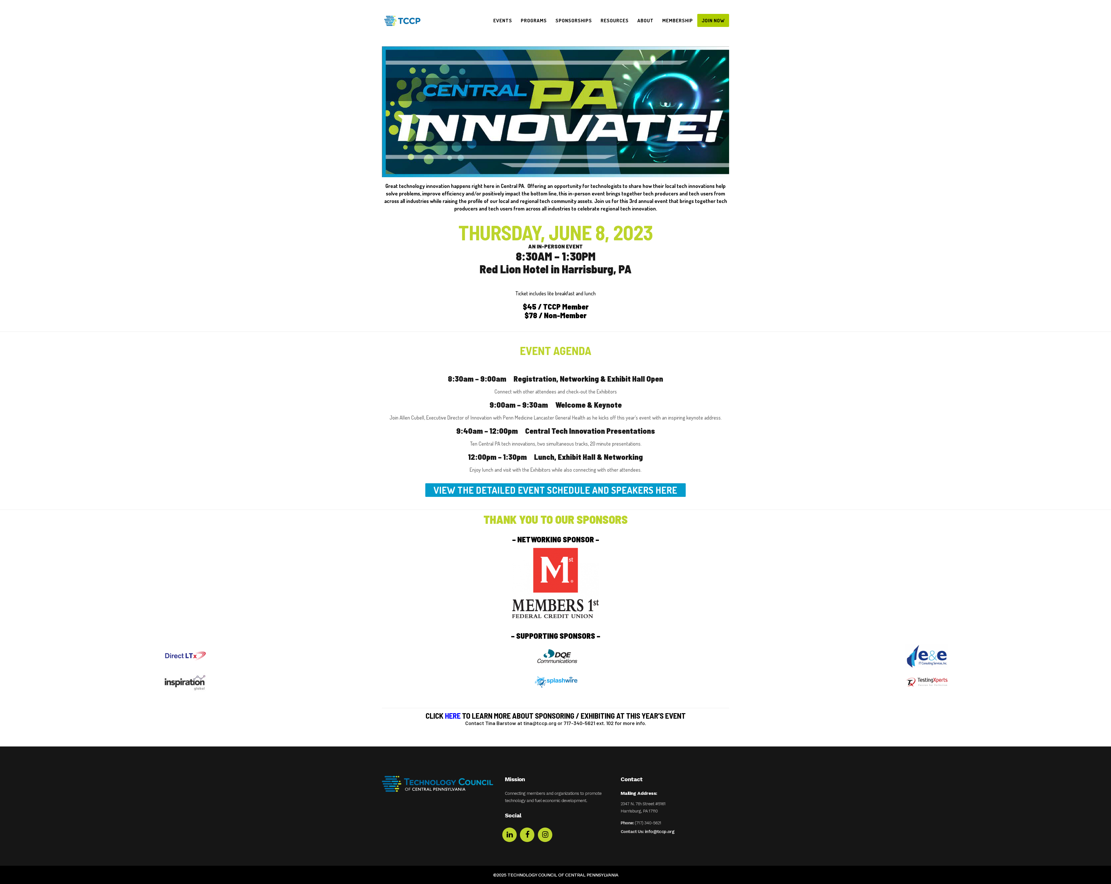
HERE (453, 715)
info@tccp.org (659, 831)
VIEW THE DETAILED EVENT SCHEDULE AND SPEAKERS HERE (555, 490)
